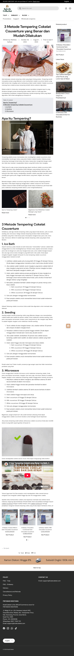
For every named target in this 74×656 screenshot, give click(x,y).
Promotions (7, 19)
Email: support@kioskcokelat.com (49, 581)
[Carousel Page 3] (29, 217)
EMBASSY (14, 15)
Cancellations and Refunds (12, 592)
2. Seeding (8, 109)
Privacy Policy (7, 595)
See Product (10, 535)
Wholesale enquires (28, 19)
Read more (36, 1)
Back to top (37, 568)
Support (16, 19)
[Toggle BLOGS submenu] (28, 15)
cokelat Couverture (7, 503)
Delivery (5, 588)
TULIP (5, 15)
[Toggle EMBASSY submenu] (19, 15)
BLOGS (24, 15)
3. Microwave (9, 111)
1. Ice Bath (8, 107)
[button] (70, 8)
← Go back (5, 548)
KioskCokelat (10, 649)
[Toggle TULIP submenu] (8, 15)
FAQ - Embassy (8, 584)
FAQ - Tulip (6, 581)
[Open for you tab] (68, 326)
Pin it (34, 553)
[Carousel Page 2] (27, 217)
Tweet (22, 553)
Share (28, 553)
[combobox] (38, 8)
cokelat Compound (36, 503)
